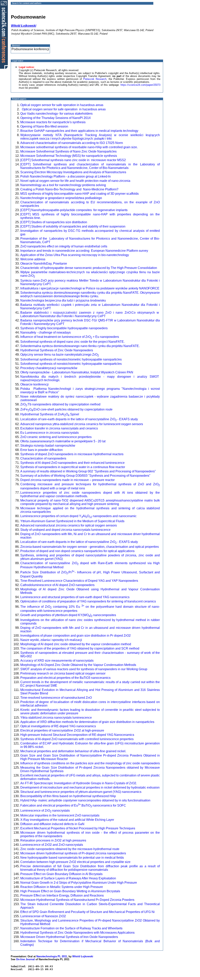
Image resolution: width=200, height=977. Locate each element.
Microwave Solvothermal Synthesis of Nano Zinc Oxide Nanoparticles (68, 151)
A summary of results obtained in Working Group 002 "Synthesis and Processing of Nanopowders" (88, 471)
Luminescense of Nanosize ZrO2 (43, 916)
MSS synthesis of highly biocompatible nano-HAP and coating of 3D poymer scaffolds (79, 193)
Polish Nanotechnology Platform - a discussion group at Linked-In (65, 176)
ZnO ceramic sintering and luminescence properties (56, 437)
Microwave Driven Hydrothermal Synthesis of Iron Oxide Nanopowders (69, 937)
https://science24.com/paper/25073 (140, 84)
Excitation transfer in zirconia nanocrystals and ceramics (59, 428)
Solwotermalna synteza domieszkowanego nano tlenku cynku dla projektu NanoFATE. (80, 346)
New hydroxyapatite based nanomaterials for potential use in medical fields (72, 857)
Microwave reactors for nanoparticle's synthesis (53, 122)
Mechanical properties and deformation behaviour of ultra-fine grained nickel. (73, 751)
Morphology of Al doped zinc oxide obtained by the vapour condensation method (75, 644)
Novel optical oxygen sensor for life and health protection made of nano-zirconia (75, 180)
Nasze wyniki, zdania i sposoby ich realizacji (51, 640)
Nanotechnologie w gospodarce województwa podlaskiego (61, 198)
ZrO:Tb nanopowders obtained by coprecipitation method (60, 404)
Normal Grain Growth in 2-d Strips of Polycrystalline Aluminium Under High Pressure (78, 882)
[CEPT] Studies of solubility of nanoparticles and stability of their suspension (72, 226)
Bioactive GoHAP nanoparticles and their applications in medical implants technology (79, 130)
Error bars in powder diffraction (41, 449)
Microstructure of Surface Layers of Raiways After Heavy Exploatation (68, 878)
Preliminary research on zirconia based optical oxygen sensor (62, 673)
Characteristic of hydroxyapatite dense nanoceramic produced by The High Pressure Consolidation (89, 267)
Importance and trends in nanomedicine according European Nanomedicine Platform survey (84, 250)
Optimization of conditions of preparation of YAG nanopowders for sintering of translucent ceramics (88, 601)
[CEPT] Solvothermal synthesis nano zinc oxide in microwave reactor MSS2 (73, 160)
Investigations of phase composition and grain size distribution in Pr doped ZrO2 (75, 635)
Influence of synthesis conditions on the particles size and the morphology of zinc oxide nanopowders (90, 763)
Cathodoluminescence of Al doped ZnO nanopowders (57, 585)
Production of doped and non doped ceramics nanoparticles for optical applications (77, 551)
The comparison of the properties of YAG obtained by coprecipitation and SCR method (79, 648)
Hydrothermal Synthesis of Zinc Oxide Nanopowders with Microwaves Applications (77, 932)
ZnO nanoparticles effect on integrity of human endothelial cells (63, 246)
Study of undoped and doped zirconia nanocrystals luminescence (65, 529)
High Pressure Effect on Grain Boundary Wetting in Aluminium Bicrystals (70, 891)
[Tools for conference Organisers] (4, 34)
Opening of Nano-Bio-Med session (44, 126)
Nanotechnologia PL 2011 (51, 956)
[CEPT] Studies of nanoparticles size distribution (53, 222)
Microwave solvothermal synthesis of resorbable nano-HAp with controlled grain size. (79, 147)
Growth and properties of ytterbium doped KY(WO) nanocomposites (68, 615)
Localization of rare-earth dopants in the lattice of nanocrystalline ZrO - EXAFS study (79, 419)
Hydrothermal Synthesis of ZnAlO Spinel (49, 414)
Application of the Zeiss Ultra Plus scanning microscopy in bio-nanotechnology (75, 255)
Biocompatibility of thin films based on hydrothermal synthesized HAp (68, 796)
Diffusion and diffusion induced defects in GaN (52, 824)
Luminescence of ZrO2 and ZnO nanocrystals (51, 844)
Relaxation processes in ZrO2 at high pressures (53, 840)
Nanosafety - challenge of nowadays (45, 332)
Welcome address (32, 259)
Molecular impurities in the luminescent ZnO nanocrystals (59, 815)
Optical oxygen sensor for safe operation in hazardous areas (61, 105)
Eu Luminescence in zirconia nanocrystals (49, 432)
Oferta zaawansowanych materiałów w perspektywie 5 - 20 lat (62, 441)
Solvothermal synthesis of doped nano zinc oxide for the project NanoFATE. (72, 341)
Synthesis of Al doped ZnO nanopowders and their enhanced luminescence (72, 462)
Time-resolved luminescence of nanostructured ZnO (56, 697)
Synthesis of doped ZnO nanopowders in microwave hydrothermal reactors (71, 454)
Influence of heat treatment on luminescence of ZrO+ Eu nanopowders (69, 336)
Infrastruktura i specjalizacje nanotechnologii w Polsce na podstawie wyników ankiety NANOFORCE (89, 288)
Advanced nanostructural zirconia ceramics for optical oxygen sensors (68, 525)
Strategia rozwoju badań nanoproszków (47, 445)
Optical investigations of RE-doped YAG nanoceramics (58, 726)
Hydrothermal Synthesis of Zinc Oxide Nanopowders (56, 350)
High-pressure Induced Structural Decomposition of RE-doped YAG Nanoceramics (77, 734)
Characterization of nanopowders (43, 458)
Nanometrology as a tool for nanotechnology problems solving (63, 185)
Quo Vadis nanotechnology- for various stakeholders (56, 113)
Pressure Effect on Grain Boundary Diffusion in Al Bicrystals (61, 874)
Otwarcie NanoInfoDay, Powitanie (43, 263)
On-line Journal (25, 959)
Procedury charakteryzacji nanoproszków (48, 368)
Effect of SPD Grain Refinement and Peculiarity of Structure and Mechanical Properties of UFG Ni (87, 912)
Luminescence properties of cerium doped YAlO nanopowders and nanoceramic (78, 516)
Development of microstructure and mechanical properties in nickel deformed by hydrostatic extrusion (90, 787)
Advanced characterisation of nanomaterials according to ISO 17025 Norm (72, 143)
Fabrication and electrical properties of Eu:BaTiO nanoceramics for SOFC (73, 805)
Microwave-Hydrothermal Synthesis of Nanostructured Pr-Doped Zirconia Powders (77, 899)
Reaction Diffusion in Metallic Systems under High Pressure (61, 887)
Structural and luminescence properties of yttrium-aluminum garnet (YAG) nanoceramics (80, 791)
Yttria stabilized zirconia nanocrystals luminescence (56, 717)
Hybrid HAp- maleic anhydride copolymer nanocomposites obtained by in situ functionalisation (85, 800)
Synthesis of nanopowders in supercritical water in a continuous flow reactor (72, 467)
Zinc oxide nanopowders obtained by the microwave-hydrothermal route (69, 849)
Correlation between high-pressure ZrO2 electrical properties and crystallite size (75, 862)
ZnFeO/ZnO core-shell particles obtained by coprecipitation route (66, 409)
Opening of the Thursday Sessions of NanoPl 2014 (55, 118)
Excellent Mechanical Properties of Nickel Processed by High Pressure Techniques (77, 828)
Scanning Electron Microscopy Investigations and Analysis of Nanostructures (73, 172)
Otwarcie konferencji (34, 384)
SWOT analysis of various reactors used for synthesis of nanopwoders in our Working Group (83, 669)
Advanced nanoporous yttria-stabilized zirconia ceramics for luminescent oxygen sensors (81, 424)
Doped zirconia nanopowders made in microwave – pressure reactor (67, 480)
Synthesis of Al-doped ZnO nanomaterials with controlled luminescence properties (77, 739)
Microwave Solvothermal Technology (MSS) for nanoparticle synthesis (68, 155)
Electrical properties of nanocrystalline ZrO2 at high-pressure (62, 730)
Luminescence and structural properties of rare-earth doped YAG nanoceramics (74, 597)
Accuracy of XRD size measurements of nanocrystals (57, 660)
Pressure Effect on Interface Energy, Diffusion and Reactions (62, 895)
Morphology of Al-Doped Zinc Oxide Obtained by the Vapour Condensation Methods (78, 665)
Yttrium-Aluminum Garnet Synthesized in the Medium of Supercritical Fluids (72, 521)
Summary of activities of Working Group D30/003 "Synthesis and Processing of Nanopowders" (85, 475)
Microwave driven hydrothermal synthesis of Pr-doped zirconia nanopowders (73, 853)
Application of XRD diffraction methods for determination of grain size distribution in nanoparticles (87, 722)
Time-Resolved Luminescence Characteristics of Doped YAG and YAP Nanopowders (79, 580)
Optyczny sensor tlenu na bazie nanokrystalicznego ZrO (59, 354)
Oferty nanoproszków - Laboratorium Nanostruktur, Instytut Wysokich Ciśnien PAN (76, 372)
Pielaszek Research (94, 79)
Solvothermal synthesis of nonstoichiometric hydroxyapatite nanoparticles (71, 359)
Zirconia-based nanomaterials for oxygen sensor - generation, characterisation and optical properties (89, 546)
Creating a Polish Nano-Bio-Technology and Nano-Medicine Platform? (69, 189)
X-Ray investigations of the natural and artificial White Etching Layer (67, 819)
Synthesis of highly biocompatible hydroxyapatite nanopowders (64, 328)
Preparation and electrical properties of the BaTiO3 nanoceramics (65, 677)
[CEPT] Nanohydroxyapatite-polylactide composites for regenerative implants (74, 210)
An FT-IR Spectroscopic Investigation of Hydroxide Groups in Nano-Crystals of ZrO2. (78, 783)
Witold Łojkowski (82, 956)
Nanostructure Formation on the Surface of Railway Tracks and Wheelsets (71, 928)
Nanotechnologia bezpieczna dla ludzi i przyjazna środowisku (63, 300)
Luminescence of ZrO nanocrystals (45, 810)
